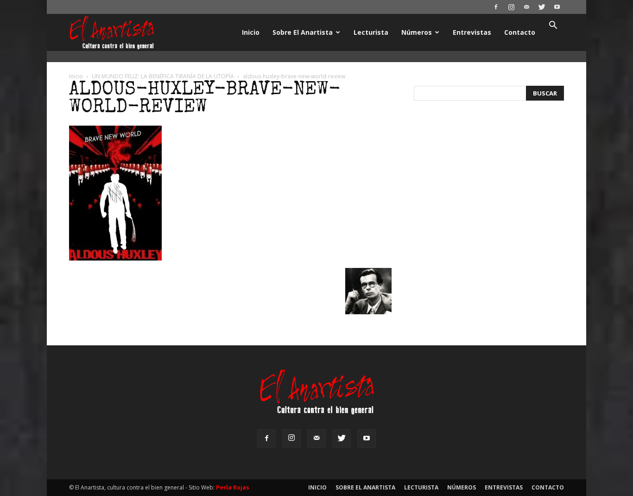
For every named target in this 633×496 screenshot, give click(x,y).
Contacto (519, 32)
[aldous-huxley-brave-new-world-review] (115, 258)
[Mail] (526, 7)
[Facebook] (496, 7)
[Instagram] (511, 7)
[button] (553, 26)
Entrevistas (472, 32)
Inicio (251, 32)
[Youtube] (557, 7)
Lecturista (371, 32)
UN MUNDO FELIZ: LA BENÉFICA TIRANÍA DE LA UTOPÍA (163, 76)
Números (416, 32)
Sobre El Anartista (302, 32)
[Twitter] (542, 7)
